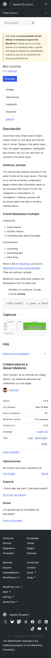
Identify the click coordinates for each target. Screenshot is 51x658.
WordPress (24, 263)
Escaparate (33, 538)
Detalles (10, 89)
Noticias (7, 543)
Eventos (31, 567)
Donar (31, 572)
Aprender (7, 562)
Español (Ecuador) (19, 614)
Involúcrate (33, 562)
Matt (7, 591)
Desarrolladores (11, 572)
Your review (9, 473)
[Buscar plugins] (33, 23)
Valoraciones (12, 97)
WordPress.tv (11, 577)
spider (44, 444)
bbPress (8, 597)
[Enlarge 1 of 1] (44, 323)
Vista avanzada (11, 452)
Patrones (31, 553)
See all (44, 473)
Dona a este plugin (12, 520)
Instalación (11, 104)
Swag (31, 577)
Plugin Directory (10, 13)
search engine (41, 438)
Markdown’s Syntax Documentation (21, 268)
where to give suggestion (16, 353)
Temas (30, 543)
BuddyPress (10, 602)
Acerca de (8, 538)
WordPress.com (12, 586)
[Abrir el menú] (46, 4)
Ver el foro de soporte (14, 494)
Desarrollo (11, 111)
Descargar (10, 79)
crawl (30, 438)
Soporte (10, 119)
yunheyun (12, 71)
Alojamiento (9, 548)
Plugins (30, 548)
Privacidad (8, 553)
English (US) (42, 431)
